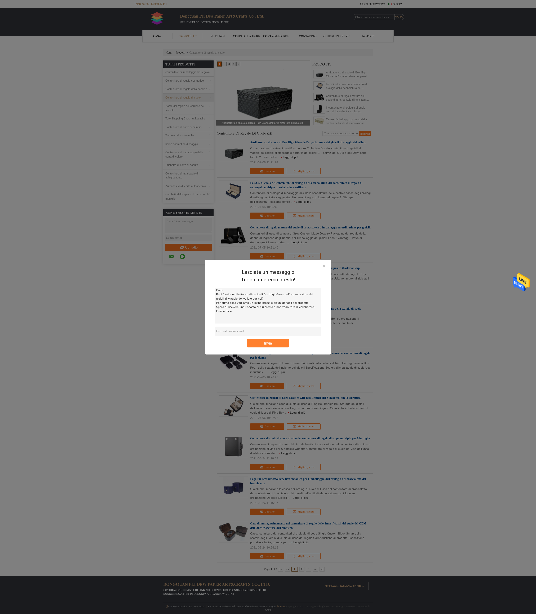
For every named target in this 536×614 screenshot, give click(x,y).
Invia (268, 343)
